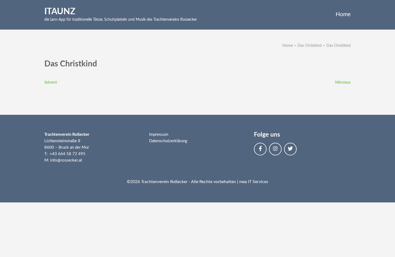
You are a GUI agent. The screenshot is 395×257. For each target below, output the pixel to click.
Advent (50, 82)
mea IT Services (253, 182)
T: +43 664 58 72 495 (64, 154)
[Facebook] (260, 149)
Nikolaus (343, 82)
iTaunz (59, 11)
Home (343, 14)
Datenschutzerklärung (168, 141)
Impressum (158, 135)
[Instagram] (275, 149)
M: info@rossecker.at (63, 160)
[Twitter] (290, 149)
